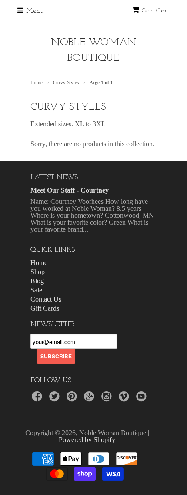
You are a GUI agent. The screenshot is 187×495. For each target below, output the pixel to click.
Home (38, 262)
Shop (37, 271)
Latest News (54, 177)
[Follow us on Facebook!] (38, 398)
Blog (37, 281)
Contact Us (45, 299)
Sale (36, 290)
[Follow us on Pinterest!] (73, 398)
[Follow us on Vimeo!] (125, 398)
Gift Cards (44, 308)
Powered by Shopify (87, 439)
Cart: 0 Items (156, 10)
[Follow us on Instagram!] (107, 398)
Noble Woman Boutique (94, 50)
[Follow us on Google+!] (90, 398)
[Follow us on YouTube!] (142, 398)
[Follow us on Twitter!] (55, 398)
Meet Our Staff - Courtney (69, 190)
